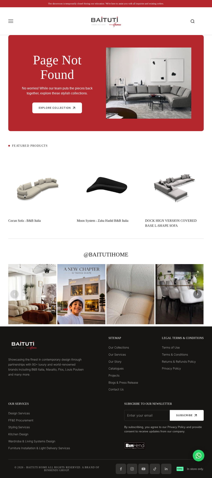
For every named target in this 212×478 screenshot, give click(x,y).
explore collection (55, 107)
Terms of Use (171, 347)
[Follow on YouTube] (143, 469)
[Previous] (14, 294)
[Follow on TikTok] (155, 469)
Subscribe (184, 415)
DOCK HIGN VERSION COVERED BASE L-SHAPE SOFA (171, 223)
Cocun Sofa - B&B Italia (24, 220)
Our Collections (118, 347)
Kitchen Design (18, 434)
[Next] (197, 294)
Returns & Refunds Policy (179, 361)
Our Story (115, 361)
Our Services (117, 354)
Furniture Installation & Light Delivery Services (39, 448)
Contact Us (116, 389)
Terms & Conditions (175, 354)
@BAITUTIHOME (106, 254)
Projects (113, 375)
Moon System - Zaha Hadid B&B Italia (102, 220)
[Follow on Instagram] (132, 469)
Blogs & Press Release (123, 382)
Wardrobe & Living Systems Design (31, 441)
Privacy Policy (171, 368)
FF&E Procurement (20, 420)
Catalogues (116, 368)
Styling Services (19, 427)
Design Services (19, 413)
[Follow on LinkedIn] (166, 469)
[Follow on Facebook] (121, 469)
